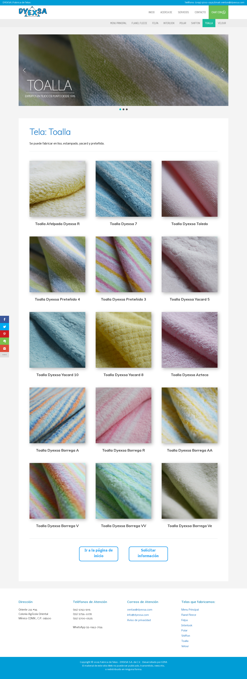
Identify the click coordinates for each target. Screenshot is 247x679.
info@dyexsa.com (138, 615)
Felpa (155, 23)
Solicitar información (148, 553)
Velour (222, 23)
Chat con (217, 12)
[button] (24, 70)
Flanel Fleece (139, 23)
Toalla (209, 23)
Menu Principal (118, 23)
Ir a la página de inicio (98, 553)
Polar (183, 23)
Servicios (183, 12)
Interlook (168, 23)
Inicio (152, 12)
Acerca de (166, 12)
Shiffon (195, 23)
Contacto (200, 12)
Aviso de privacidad (139, 620)
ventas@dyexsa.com (139, 609)
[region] (123, 72)
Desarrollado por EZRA (154, 662)
